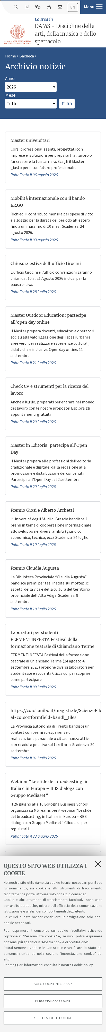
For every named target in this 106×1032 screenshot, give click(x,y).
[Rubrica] (26, 7)
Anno (10, 78)
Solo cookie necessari (53, 984)
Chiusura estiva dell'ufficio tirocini (46, 263)
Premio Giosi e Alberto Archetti (42, 510)
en (72, 7)
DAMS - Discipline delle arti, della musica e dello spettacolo (65, 31)
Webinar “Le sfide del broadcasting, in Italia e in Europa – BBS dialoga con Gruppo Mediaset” (50, 788)
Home (10, 56)
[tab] (73, 7)
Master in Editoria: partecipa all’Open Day (49, 449)
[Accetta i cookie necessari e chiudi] (98, 864)
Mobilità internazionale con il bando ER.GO (48, 202)
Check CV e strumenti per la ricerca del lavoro (50, 390)
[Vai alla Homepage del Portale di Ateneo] (18, 34)
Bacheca (26, 56)
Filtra (67, 103)
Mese (10, 95)
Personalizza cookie (53, 1001)
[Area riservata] (48, 7)
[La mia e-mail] (59, 7)
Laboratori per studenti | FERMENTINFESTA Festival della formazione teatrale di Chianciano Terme (52, 639)
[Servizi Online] (37, 7)
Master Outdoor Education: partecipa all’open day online (48, 319)
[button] (93, 7)
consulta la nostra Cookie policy (68, 965)
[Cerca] (15, 7)
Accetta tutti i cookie (53, 1018)
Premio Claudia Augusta (35, 568)
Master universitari (30, 140)
